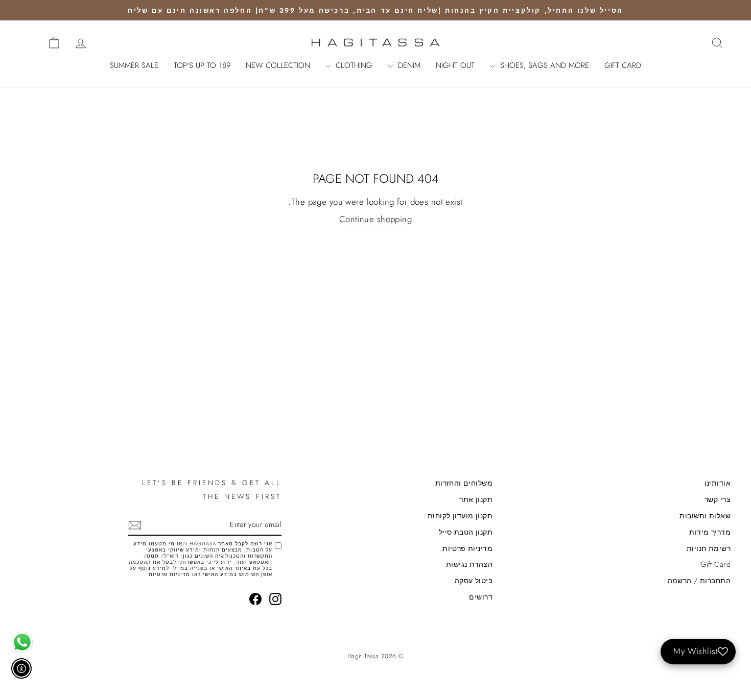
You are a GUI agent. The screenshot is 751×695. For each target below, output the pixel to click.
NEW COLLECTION (278, 65)
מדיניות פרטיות (467, 548)
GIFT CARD (622, 65)
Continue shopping (375, 219)
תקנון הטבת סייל (465, 532)
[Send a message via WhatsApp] (22, 642)
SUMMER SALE (134, 65)
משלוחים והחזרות (463, 483)
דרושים (480, 597)
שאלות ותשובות (705, 516)
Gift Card (715, 564)
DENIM (407, 65)
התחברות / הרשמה (699, 581)
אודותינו (718, 483)
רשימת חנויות (709, 548)
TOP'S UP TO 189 (202, 65)
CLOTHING (352, 65)
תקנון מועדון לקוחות (460, 516)
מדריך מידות (710, 532)
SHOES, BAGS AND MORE (543, 65)
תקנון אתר (475, 499)
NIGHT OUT (455, 65)
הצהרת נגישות (469, 564)
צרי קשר (718, 499)
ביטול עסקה (473, 581)
